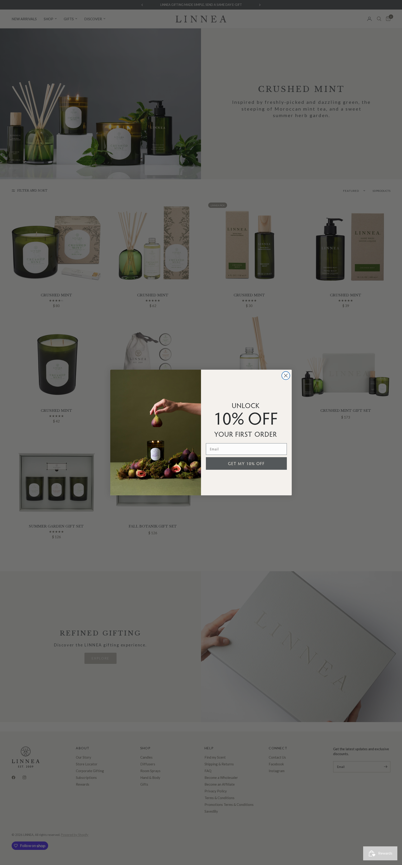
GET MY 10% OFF (246, 463)
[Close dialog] (286, 376)
